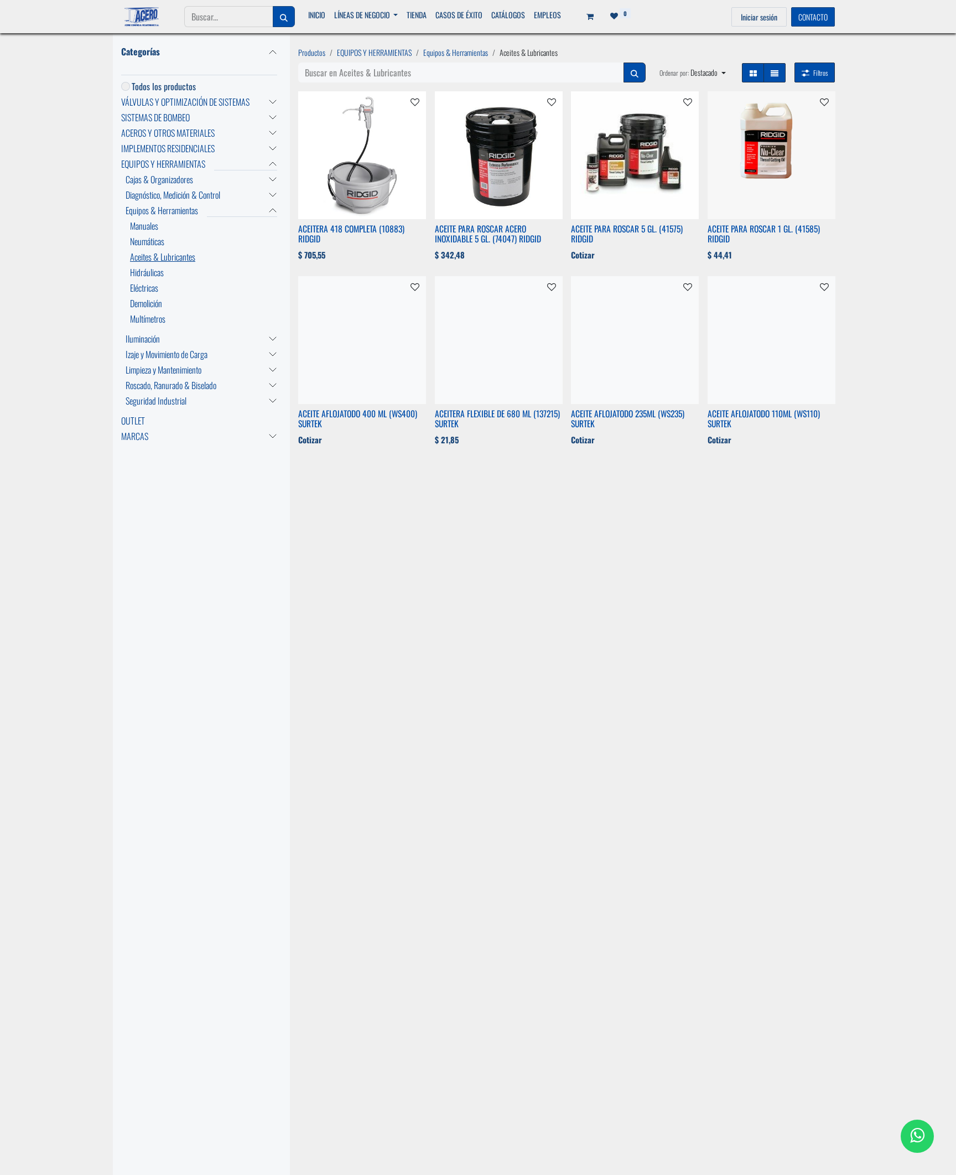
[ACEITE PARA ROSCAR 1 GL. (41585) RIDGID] (771, 155)
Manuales (144, 225)
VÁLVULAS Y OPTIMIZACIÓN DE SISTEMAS (185, 101)
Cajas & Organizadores (159, 179)
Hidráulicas (147, 272)
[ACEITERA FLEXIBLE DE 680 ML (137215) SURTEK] (499, 340)
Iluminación (143, 338)
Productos (311, 52)
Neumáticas (147, 241)
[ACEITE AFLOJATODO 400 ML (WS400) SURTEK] (362, 340)
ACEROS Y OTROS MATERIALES (168, 132)
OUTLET (133, 420)
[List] (774, 72)
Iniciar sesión (759, 17)
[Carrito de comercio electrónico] (586, 16)
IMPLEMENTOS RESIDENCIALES (168, 148)
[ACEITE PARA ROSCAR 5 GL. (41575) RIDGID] (635, 155)
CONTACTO (813, 17)
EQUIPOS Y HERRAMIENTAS (163, 163)
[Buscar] (284, 16)
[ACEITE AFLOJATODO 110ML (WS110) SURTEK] (771, 340)
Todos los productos (164, 86)
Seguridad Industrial (156, 400)
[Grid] (753, 72)
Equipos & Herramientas (162, 210)
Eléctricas (144, 287)
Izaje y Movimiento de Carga (166, 354)
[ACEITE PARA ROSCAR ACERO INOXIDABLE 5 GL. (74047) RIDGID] (499, 155)
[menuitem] (317, 14)
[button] (692, 72)
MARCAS (134, 436)
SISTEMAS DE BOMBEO (155, 117)
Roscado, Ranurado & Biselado (171, 385)
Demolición (146, 303)
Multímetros (147, 318)
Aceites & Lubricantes (162, 256)
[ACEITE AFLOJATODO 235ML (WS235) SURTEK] (635, 340)
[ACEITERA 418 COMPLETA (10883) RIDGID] (362, 155)
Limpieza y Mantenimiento (163, 369)
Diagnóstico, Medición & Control (173, 194)
